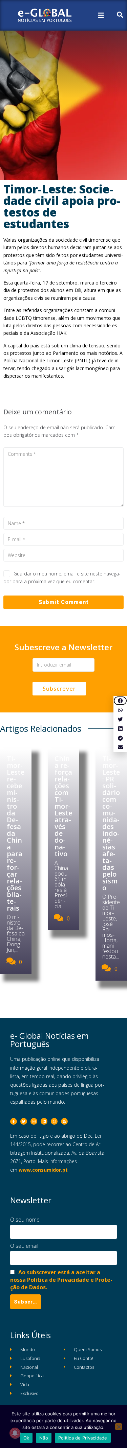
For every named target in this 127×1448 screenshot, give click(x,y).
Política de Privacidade (82, 1438)
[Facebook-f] (13, 1121)
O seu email (24, 1245)
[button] (120, 701)
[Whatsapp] (54, 1121)
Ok (26, 1438)
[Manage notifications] (14, 1433)
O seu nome (25, 1219)
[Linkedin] (44, 1121)
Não (43, 1438)
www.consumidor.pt (43, 1170)
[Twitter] (23, 1121)
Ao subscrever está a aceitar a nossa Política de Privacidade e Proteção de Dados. (61, 1280)
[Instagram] (33, 1121)
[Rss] (64, 1121)
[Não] (118, 1426)
